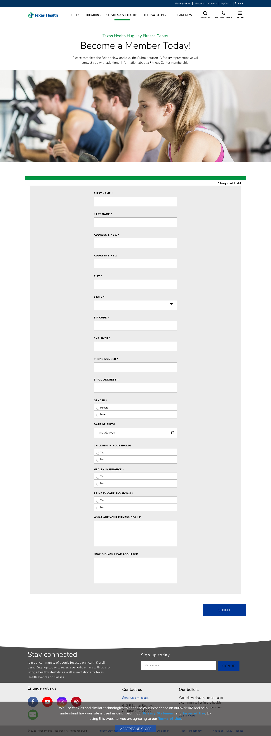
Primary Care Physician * (113, 493)
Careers (212, 3)
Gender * (100, 400)
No (101, 459)
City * (98, 276)
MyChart (225, 3)
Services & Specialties (122, 15)
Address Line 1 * (106, 235)
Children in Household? (112, 445)
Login (241, 3)
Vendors (199, 3)
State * (99, 297)
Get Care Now (181, 15)
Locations (93, 15)
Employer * (102, 338)
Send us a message (135, 697)
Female (104, 407)
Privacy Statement (159, 713)
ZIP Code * (101, 317)
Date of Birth (104, 424)
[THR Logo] (43, 15)
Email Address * (106, 379)
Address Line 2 (105, 255)
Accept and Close (135, 729)
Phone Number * (106, 359)
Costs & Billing (155, 15)
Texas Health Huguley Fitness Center (135, 36)
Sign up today (155, 655)
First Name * (103, 193)
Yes (102, 452)
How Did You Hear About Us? (116, 554)
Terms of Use (194, 713)
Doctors (73, 15)
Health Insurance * (109, 469)
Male (102, 414)
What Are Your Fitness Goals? (118, 517)
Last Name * (103, 214)
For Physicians (182, 3)
